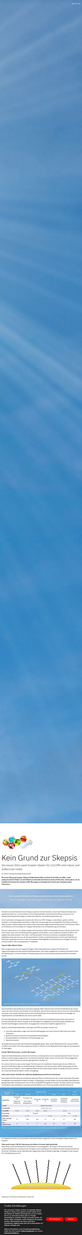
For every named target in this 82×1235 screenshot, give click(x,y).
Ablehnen (71, 1219)
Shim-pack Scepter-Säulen (18, 877)
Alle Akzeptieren (54, 1219)
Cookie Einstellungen (27, 1231)
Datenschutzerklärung (11, 1233)
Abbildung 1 (40, 1080)
